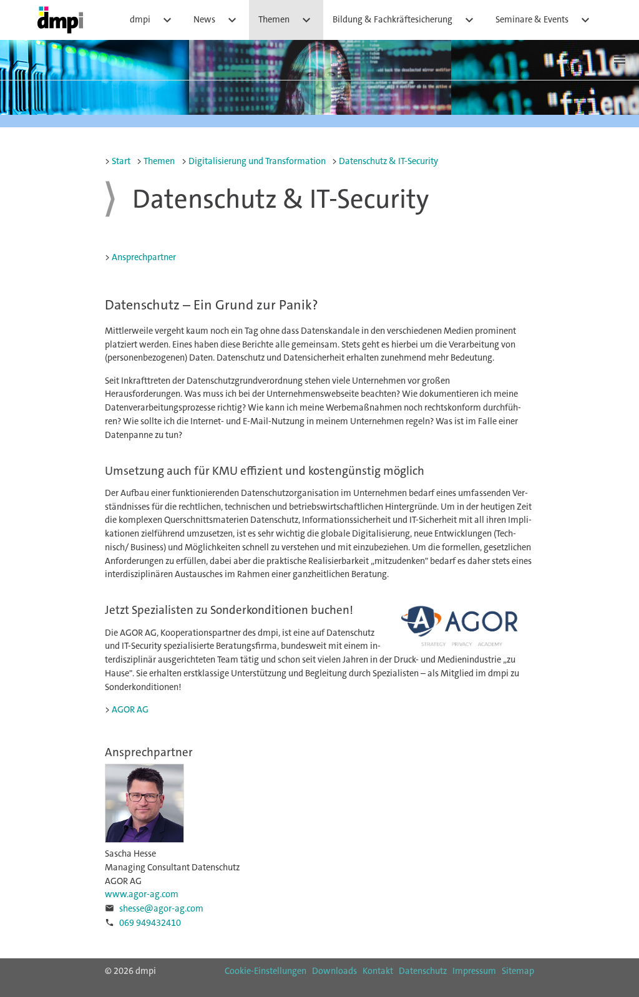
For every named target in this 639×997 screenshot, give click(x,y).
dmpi (152, 19)
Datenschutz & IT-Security (388, 161)
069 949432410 (150, 923)
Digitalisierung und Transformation (257, 161)
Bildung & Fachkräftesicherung (405, 19)
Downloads (334, 971)
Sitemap (518, 971)
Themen (286, 19)
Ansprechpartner (144, 257)
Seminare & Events (544, 19)
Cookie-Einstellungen (265, 971)
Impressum (474, 971)
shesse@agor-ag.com (161, 909)
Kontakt (378, 971)
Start (121, 161)
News (216, 19)
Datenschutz (423, 971)
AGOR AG (130, 710)
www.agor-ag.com (141, 894)
